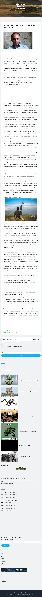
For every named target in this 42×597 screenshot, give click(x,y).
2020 (2, 500)
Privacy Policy (4, 576)
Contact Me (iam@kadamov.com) (14, 594)
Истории (21, 29)
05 (8, 491)
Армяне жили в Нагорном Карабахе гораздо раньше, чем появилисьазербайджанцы (18, 480)
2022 (2, 497)
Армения (17, 332)
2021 (2, 499)
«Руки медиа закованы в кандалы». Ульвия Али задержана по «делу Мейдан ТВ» (17, 484)
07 (10, 491)
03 (6, 491)
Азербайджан (13, 332)
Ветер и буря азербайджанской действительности (33, 338)
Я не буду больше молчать (21, 6)
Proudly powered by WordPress (21, 592)
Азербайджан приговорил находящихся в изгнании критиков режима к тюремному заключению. (21, 477)
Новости (3, 559)
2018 (2, 503)
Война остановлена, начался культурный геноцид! (28, 416)
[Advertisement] (21, 94)
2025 (2, 492)
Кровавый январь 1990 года (23, 456)
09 (13, 492)
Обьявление (3, 561)
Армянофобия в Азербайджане (8, 347)
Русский (4, 369)
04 (7, 491)
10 (14, 492)
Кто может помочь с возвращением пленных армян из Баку (13, 478)
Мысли (2, 558)
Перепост (3, 563)
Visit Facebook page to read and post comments (11, 346)
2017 (2, 505)
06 (9, 491)
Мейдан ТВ (3, 556)
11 (15, 497)
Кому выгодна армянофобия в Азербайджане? (27, 431)
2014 (2, 510)
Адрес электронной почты (7, 539)
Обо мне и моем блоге (5, 344)
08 (11, 499)
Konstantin (14, 29)
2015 (2, 508)
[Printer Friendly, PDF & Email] (7, 332)
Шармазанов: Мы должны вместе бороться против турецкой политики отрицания (10, 339)
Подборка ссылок (4, 564)
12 (16, 492)
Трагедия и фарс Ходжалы (23, 445)
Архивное (3, 553)
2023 (2, 495)
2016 (2, 507)
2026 (2, 491)
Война (20, 332)
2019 (2, 502)
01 (4, 500)
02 (5, 491)
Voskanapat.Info (4, 551)
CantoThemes (31, 594)
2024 (2, 494)
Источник (6, 330)
